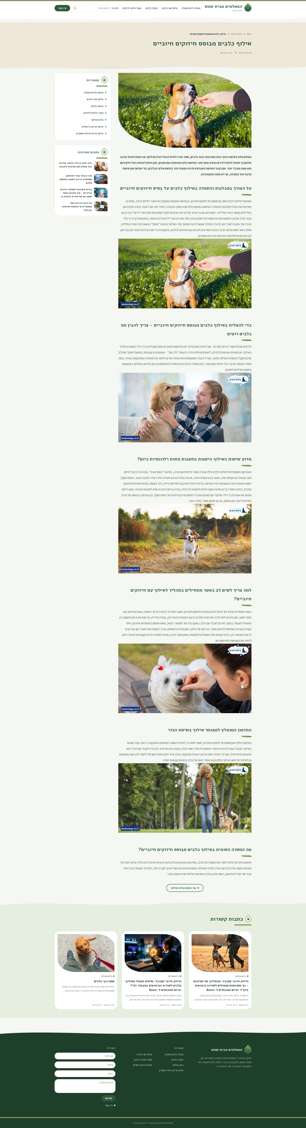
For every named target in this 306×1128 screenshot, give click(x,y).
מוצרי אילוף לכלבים (132, 8)
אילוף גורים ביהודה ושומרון (171, 1070)
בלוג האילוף (112, 8)
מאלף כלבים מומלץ (191, 8)
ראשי (249, 34)
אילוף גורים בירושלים (142, 1065)
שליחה (108, 1098)
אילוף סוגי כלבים (169, 8)
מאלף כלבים (152, 8)
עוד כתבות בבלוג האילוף (183, 888)
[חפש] (75, 8)
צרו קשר (62, 8)
